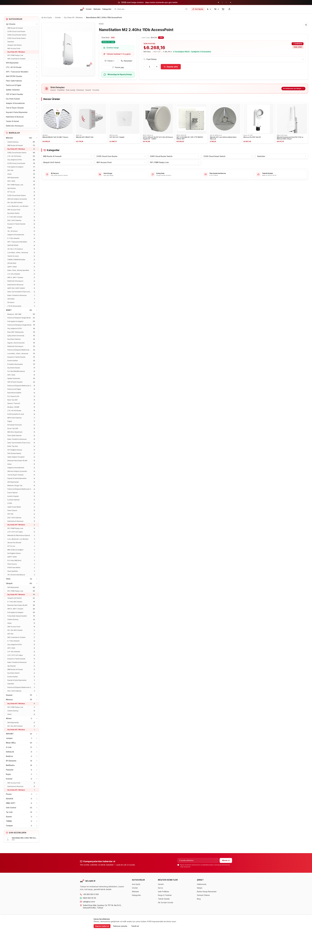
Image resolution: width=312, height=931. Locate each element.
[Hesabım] (229, 9)
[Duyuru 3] (226, 2)
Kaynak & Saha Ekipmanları (17, 112)
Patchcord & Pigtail (13, 85)
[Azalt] (144, 66)
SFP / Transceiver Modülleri (17, 72)
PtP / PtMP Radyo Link (15, 55)
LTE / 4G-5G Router (14, 67)
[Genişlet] (36, 63)
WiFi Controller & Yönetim (16, 59)
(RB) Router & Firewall (15, 28)
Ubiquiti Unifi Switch (14, 45)
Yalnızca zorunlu (120, 926)
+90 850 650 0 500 (91, 894)
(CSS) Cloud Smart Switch (16, 38)
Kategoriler (106, 9)
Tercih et (135, 926)
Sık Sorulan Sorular (165, 902)
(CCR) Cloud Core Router (16, 31)
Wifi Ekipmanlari (12, 63)
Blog (199, 899)
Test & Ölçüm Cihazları (15, 108)
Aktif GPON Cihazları (14, 76)
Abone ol (226, 860)
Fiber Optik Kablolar (14, 81)
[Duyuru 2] (222, 2)
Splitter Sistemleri (13, 90)
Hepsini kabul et (102, 926)
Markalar (97, 9)
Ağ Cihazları (10, 24)
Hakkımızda (201, 884)
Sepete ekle (172, 66)
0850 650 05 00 (89, 898)
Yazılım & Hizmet (12, 121)
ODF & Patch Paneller (14, 94)
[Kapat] (230, 2)
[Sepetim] (223, 9)
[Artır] (156, 66)
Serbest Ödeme (203, 895)
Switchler (10, 42)
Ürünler (89, 9)
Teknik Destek (164, 899)
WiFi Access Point (13, 48)
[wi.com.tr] (82, 9)
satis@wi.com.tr (89, 902)
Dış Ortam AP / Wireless (16, 52)
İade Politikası (163, 891)
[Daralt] (36, 24)
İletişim (199, 888)
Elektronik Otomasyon (15, 126)
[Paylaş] (306, 25)
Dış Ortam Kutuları (13, 99)
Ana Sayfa (136, 884)
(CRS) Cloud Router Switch (16, 35)
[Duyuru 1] (218, 2)
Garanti (161, 884)
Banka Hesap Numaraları (207, 891)
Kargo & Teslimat (164, 895)
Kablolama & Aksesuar (15, 117)
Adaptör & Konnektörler (15, 103)
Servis (160, 888)
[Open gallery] (68, 49)
